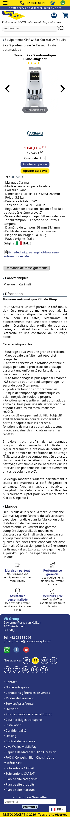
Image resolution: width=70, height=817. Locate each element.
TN (44, 669)
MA (25, 669)
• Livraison (11, 709)
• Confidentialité (15, 730)
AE (7, 669)
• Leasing (10, 736)
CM (44, 660)
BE (35, 660)
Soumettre (30, 806)
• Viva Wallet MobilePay (20, 747)
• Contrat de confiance (19, 741)
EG (54, 660)
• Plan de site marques (19, 790)
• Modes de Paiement (19, 698)
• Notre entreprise (16, 687)
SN (35, 669)
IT (16, 669)
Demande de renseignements (27, 268)
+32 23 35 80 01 (35, 3)
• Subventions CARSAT (19, 768)
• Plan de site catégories (21, 779)
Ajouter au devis (35, 171)
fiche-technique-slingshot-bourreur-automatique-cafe (31, 254)
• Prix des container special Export (28, 714)
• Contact (10, 682)
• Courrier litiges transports (23, 720)
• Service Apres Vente (19, 704)
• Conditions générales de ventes (27, 693)
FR (26, 660)
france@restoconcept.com (32, 641)
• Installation (12, 725)
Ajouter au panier (35, 164)
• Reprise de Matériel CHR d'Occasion (30, 752)
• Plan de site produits (19, 784)
